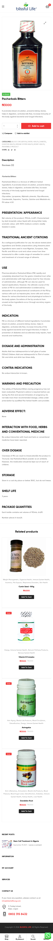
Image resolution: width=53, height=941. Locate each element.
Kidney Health (39, 144)
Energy (7, 650)
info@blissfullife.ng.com (11, 901)
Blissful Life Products (23, 720)
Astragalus (26, 727)
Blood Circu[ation (19, 142)
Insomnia (8, 582)
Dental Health (33, 142)
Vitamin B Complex (26, 657)
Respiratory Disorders (30, 582)
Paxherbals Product (10, 147)
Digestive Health (8, 144)
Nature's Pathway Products (38, 650)
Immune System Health (24, 144)
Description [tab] (8, 160)
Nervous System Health (26, 653)
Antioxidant (22, 791)
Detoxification (15, 723)
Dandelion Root (26, 801)
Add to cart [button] (26, 597)
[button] (45, 23)
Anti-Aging (11, 720)
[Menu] (4, 6)
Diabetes (42, 142)
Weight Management (11, 579)
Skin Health (43, 582)
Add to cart (38, 125)
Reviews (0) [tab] (8, 165)
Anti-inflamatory (11, 791)
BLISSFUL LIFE (25, 927)
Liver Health (38, 797)
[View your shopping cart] (47, 6)
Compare (8, 133)
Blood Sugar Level (17, 794)
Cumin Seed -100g (26, 586)
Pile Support (17, 582)
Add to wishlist (23, 133)
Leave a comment (35, 845)
